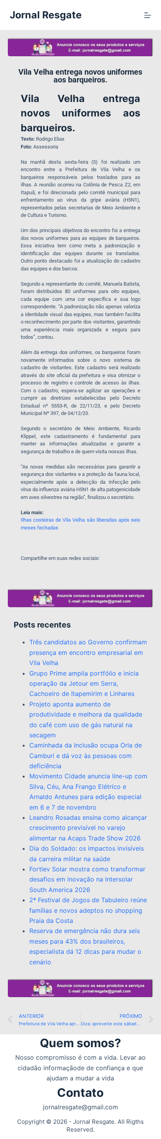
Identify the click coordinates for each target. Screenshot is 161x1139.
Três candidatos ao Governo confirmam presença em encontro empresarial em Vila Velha (88, 652)
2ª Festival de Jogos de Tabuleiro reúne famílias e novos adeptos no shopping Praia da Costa (88, 910)
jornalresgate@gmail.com (80, 1107)
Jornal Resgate (46, 15)
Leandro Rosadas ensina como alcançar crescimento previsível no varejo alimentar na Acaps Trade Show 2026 (88, 828)
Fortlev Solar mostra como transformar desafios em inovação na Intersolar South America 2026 (87, 879)
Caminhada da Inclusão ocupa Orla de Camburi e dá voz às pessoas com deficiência (85, 755)
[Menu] (147, 15)
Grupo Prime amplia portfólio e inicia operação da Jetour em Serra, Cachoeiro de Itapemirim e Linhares (84, 683)
